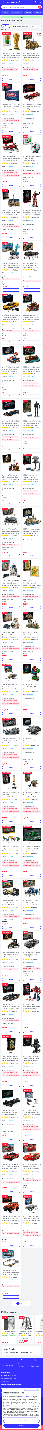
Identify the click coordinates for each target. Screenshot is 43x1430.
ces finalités (8, 1405)
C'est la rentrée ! (16, 12)
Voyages (28, 12)
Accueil (6, 1352)
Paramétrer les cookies (21, 1421)
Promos (5, 12)
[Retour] (3, 2)
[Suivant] (28, 1303)
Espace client (5, 1372)
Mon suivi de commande (8, 1378)
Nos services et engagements (11, 1384)
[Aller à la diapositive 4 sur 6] (33, 152)
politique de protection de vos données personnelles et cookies (19, 1417)
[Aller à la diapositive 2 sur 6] (10, 259)
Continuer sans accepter (31, 1390)
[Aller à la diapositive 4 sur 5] (33, 49)
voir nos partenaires (25, 1396)
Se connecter (5, 1381)
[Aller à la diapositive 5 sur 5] (34, 49)
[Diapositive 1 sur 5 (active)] (8, 49)
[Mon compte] (35, 2)
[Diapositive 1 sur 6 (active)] (29, 152)
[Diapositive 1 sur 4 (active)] (30, 1000)
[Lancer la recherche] (39, 7)
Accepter (21, 1425)
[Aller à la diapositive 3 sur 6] (11, 259)
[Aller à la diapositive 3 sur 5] (11, 49)
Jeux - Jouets (14, 1352)
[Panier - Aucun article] (40, 2)
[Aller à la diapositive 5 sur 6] (34, 259)
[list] (26, 26)
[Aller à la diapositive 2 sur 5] (10, 49)
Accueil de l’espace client (8, 1375)
